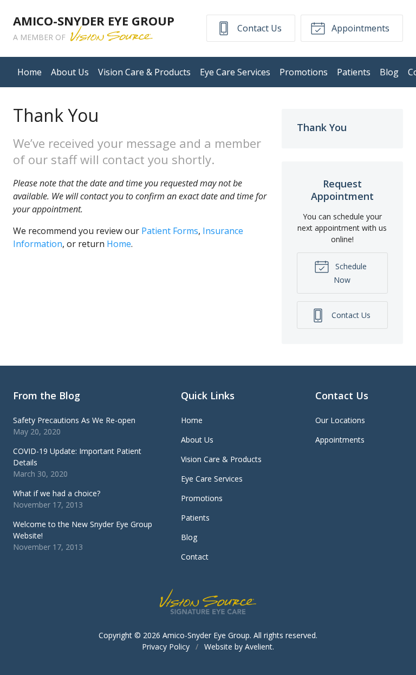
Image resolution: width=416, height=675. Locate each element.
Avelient (258, 646)
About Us (70, 72)
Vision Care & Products (144, 72)
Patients (353, 72)
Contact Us (258, 28)
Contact (195, 556)
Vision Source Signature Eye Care (208, 601)
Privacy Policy (166, 646)
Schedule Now (350, 273)
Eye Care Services (235, 72)
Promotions (304, 72)
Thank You (322, 127)
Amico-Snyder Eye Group (206, 635)
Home (29, 72)
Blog (389, 72)
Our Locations (340, 420)
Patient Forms (169, 231)
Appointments (359, 28)
